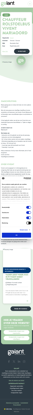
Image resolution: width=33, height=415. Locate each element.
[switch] (28, 212)
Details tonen (24, 229)
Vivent (12, 38)
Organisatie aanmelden (16, 386)
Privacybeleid (17, 405)
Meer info (5, 51)
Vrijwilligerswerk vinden (16, 388)
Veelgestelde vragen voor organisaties (16, 332)
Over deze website (16, 390)
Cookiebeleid (24, 403)
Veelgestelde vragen (16, 392)
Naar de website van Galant (16, 380)
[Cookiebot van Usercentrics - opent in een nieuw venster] (23, 178)
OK (17, 235)
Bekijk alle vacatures (20, 309)
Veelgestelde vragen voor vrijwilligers (16, 338)
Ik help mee (22, 51)
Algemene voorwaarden (12, 403)
